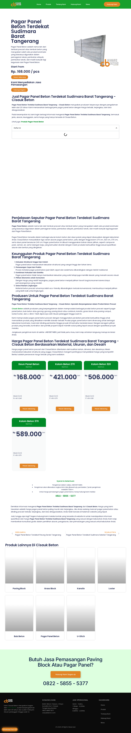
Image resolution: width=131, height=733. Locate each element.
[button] (116, 128)
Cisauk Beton (17, 309)
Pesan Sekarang (29, 409)
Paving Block (19, 588)
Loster (112, 588)
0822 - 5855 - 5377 (66, 495)
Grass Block (50, 588)
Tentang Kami (61, 4)
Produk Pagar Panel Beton (32, 122)
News (88, 4)
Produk (48, 4)
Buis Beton (19, 636)
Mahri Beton (11, 708)
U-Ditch (81, 636)
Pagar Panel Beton (50, 636)
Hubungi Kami (76, 4)
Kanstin (81, 588)
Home (39, 4)
